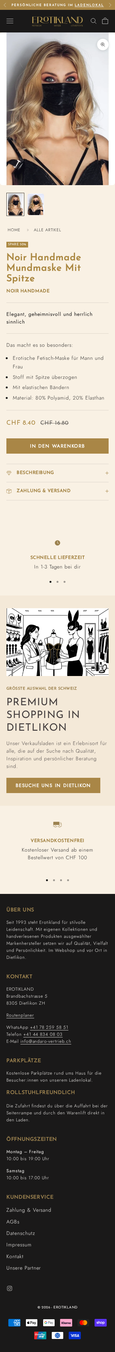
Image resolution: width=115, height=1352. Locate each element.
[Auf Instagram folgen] (9, 1288)
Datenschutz (20, 1233)
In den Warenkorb (57, 446)
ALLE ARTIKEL (48, 230)
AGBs (12, 1221)
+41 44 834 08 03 (43, 1034)
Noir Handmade (28, 291)
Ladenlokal (89, 5)
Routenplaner (20, 1015)
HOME (14, 230)
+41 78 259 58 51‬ (49, 1027)
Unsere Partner (23, 1268)
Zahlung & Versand (28, 1210)
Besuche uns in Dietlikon (53, 785)
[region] (57, 554)
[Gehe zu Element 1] (15, 204)
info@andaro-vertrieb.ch (45, 1041)
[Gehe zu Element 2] (36, 204)
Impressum (19, 1244)
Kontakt (15, 1256)
